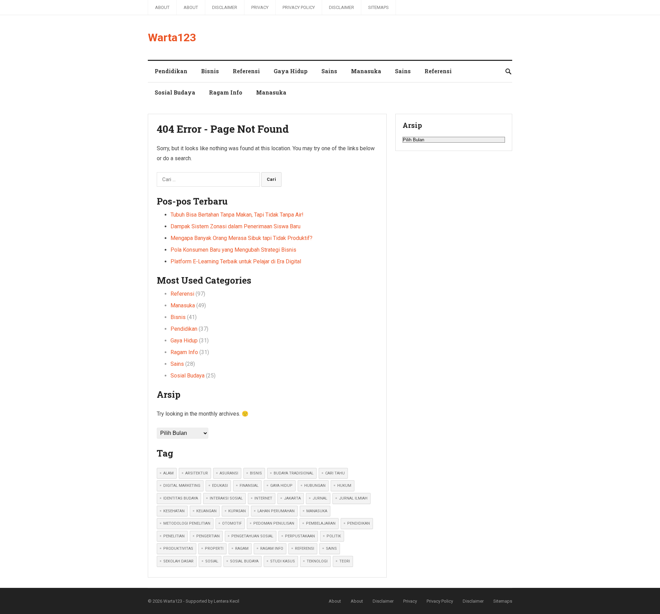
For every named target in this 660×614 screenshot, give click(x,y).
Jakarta (292, 498)
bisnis (256, 473)
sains (331, 548)
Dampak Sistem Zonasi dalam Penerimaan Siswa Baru (235, 226)
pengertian (208, 536)
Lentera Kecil (226, 601)
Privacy (259, 7)
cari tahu (335, 473)
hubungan (315, 485)
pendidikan (358, 523)
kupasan (237, 511)
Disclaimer (224, 7)
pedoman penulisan (273, 523)
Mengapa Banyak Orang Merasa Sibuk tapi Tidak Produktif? (241, 238)
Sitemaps (378, 7)
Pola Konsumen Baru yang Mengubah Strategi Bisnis (233, 249)
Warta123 (172, 37)
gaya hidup (281, 485)
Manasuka (366, 71)
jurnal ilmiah (353, 498)
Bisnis (210, 71)
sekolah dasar (178, 561)
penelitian (174, 536)
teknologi (317, 561)
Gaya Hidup (291, 71)
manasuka (316, 511)
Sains (329, 71)
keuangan (206, 511)
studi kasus (282, 561)
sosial (211, 561)
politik (334, 536)
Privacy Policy (299, 7)
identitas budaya (180, 498)
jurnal (319, 498)
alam (168, 473)
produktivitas (178, 548)
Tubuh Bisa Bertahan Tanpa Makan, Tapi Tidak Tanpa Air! (237, 214)
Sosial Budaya (175, 92)
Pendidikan (171, 71)
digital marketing (181, 485)
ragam (242, 548)
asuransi (229, 473)
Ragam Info (225, 92)
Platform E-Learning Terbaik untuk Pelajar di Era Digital (235, 261)
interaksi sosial (226, 498)
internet (263, 498)
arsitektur (196, 473)
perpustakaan (300, 536)
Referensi (246, 71)
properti (214, 548)
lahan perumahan (276, 511)
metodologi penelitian (186, 523)
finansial (249, 485)
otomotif (232, 523)
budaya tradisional (294, 473)
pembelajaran (321, 523)
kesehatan (174, 511)
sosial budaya (244, 561)
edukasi (220, 485)
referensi (304, 548)
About (162, 7)
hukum (344, 485)
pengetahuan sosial (252, 536)
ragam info (271, 548)
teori (344, 561)
